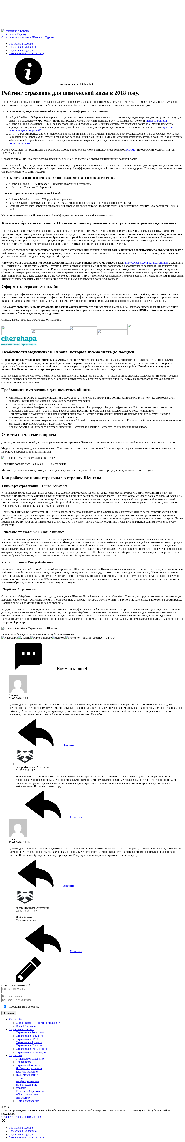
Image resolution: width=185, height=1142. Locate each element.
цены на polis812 (156, 120)
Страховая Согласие (28, 1065)
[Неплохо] (58, 637)
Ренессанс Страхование (30, 1091)
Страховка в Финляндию (31, 1048)
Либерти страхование (29, 1068)
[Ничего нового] (41, 637)
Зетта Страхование (27, 1100)
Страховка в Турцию (21, 50)
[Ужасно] (24, 637)
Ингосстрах (23, 1097)
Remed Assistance (26, 1025)
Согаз (19, 1078)
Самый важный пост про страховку (38, 1022)
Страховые (15, 1055)
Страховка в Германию (30, 1035)
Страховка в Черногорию (31, 1052)
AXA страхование (27, 1094)
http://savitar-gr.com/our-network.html (146, 262)
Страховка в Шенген (21, 43)
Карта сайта (16, 1019)
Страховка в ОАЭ (27, 1039)
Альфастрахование (27, 1081)
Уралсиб (21, 1087)
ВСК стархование (27, 1074)
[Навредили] (9, 637)
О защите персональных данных (21, 1116)
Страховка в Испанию (29, 1045)
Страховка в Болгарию (23, 46)
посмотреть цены (19, 143)
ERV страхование (27, 1071)
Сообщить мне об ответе (23, 1006)
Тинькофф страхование (30, 1058)
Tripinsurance (23, 1061)
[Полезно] (72, 637)
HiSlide (130, 149)
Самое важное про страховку (26, 53)
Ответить (68, 745)
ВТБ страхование (26, 1084)
